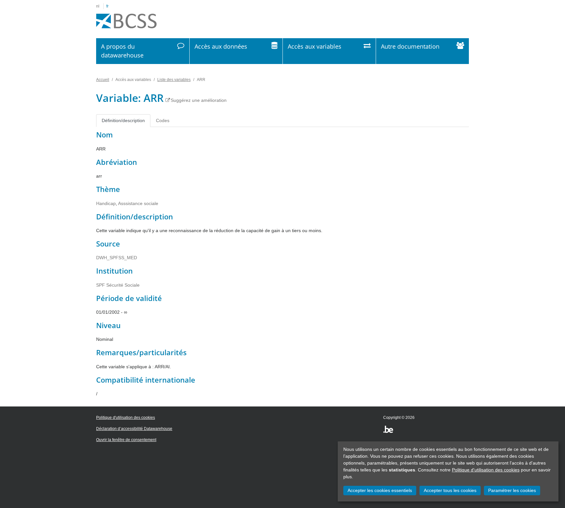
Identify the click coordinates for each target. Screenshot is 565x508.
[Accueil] (126, 21)
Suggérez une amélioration (199, 100)
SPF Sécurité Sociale (118, 285)
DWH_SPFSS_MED (116, 257)
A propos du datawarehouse (122, 50)
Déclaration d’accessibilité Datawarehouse (134, 428)
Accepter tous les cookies (450, 490)
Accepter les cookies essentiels (380, 490)
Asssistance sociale (138, 203)
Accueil (102, 79)
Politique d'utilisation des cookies (486, 469)
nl (97, 6)
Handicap (106, 203)
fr (107, 6)
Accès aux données (221, 46)
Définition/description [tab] (123, 120)
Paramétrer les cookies (512, 490)
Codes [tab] (162, 120)
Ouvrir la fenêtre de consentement (126, 439)
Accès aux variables (314, 46)
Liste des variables (174, 79)
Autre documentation (410, 46)
